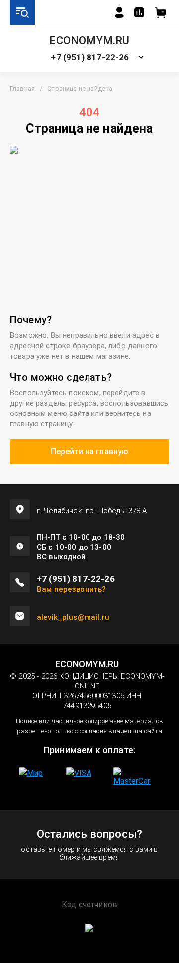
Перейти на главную (90, 451)
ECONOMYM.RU (89, 41)
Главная (22, 88)
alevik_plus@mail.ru (73, 617)
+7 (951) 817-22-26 (90, 57)
